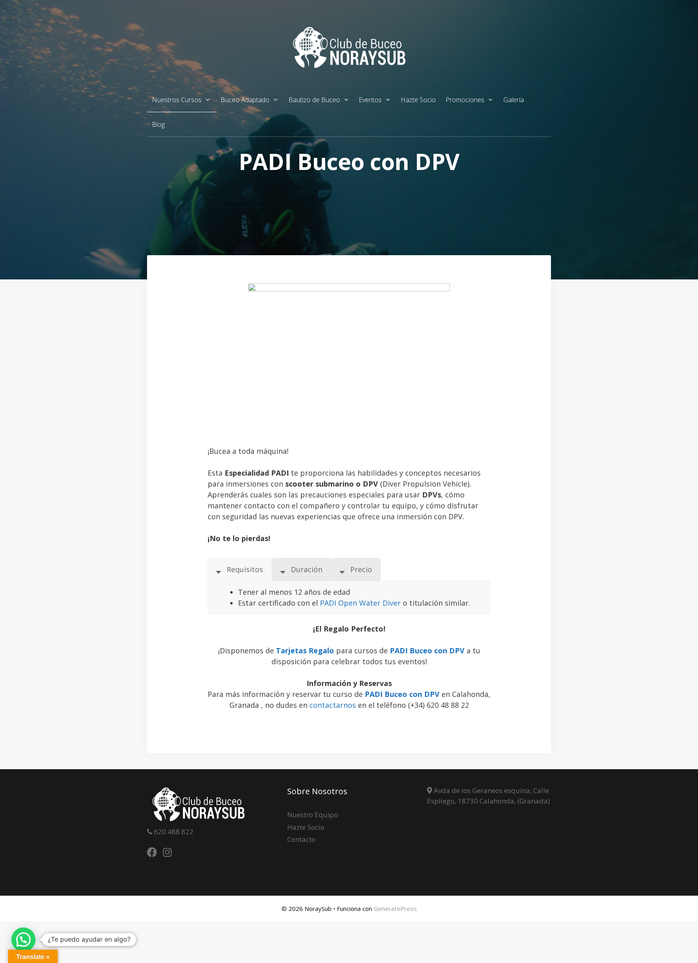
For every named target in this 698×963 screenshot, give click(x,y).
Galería (513, 99)
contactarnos (332, 705)
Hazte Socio (418, 99)
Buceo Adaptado (245, 99)
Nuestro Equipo (312, 814)
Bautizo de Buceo (314, 99)
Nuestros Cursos (177, 99)
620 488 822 (172, 831)
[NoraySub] (349, 47)
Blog (158, 124)
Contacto (301, 839)
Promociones (465, 99)
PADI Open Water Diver (360, 603)
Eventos (370, 99)
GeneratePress (395, 908)
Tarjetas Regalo (305, 650)
